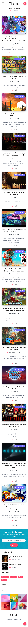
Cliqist (13, 3)
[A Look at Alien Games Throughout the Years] (5, 566)
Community (5, 576)
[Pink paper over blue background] (5, 598)
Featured (13, 576)
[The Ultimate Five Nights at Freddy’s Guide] (5, 558)
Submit (14, 545)
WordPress (18, 619)
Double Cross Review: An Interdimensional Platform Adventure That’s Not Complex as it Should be (14, 39)
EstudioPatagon (19, 623)
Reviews (17, 52)
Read (12, 52)
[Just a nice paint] (14, 606)
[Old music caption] (22, 598)
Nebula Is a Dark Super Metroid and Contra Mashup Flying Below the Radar (14, 465)
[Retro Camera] (14, 598)
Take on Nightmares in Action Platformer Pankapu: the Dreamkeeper (14, 507)
